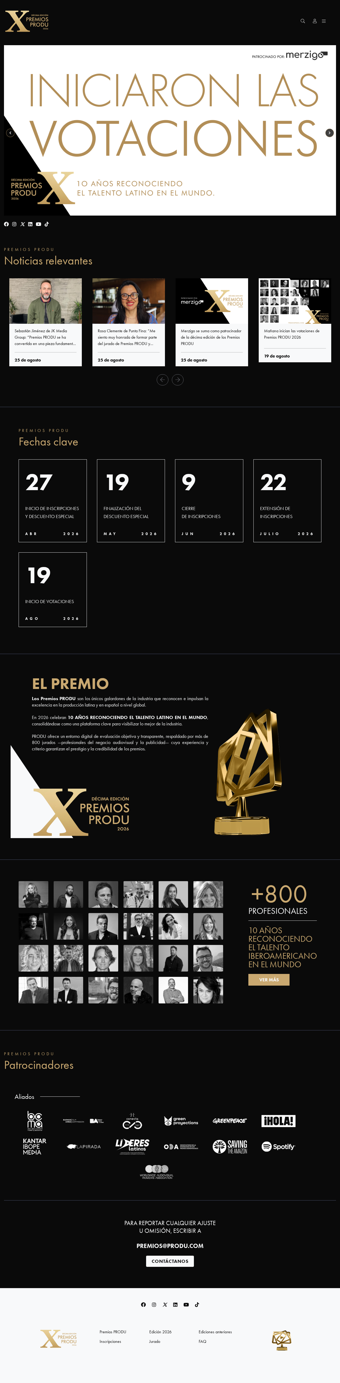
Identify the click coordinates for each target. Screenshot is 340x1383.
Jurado (154, 1341)
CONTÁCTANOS (170, 1261)
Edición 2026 (160, 1332)
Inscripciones (110, 1341)
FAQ (202, 1341)
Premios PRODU (113, 1332)
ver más (269, 980)
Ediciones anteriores (215, 1332)
